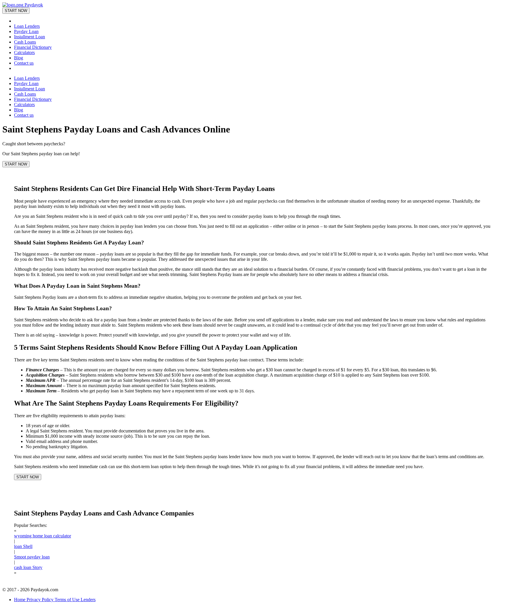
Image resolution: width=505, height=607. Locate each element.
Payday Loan (26, 31)
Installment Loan (29, 36)
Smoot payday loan (32, 556)
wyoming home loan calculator (42, 535)
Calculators (24, 52)
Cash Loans (25, 41)
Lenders (88, 599)
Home (20, 599)
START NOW (16, 10)
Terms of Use (68, 599)
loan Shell (23, 546)
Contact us (24, 63)
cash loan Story (28, 567)
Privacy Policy (41, 599)
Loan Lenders (27, 26)
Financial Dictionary (33, 47)
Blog (18, 57)
